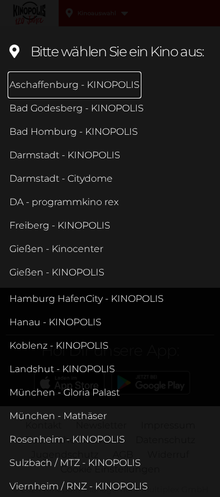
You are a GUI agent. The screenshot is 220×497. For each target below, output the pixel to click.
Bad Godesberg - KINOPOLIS (76, 108)
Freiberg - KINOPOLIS (59, 225)
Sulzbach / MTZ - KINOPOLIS (75, 462)
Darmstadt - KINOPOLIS (64, 155)
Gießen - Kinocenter (56, 248)
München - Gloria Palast (64, 392)
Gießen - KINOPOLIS (56, 272)
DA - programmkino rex (64, 201)
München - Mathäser (58, 415)
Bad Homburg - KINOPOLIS (73, 131)
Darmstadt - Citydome (61, 178)
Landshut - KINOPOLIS (62, 369)
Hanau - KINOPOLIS (55, 322)
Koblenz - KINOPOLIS (59, 345)
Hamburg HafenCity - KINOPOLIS (86, 298)
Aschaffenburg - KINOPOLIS (74, 84)
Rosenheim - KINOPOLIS (67, 439)
